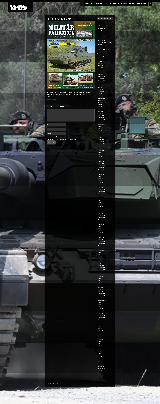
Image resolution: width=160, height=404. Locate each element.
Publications (132, 3)
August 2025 (101, 83)
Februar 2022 (101, 137)
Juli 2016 (100, 278)
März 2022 (100, 135)
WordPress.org (101, 370)
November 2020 (101, 167)
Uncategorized (101, 356)
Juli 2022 (100, 126)
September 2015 (102, 300)
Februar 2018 (101, 237)
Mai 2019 (100, 204)
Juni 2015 (100, 304)
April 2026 (100, 65)
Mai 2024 (100, 93)
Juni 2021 (100, 154)
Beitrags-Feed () (103, 366)
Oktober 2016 (101, 272)
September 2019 (102, 196)
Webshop (87, 3)
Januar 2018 (101, 239)
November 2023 (101, 100)
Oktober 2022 (101, 122)
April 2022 (100, 133)
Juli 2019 (100, 200)
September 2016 (102, 274)
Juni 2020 (100, 178)
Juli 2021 (100, 152)
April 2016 (100, 285)
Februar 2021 (101, 161)
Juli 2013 (100, 341)
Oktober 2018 (101, 219)
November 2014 (101, 317)
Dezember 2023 (101, 98)
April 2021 (100, 159)
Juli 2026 (100, 59)
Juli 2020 (100, 176)
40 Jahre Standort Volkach (104, 38)
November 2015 (101, 295)
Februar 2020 (101, 185)
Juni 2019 (100, 202)
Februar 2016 (101, 289)
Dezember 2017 (101, 241)
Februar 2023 (101, 113)
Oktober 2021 (101, 146)
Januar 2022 (101, 139)
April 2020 (100, 182)
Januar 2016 (101, 291)
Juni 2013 (100, 343)
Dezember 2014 (101, 315)
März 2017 (100, 261)
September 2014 (102, 322)
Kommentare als (103, 368)
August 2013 (101, 339)
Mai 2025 (100, 85)
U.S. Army (106, 3)
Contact (145, 3)
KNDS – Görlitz (101, 40)
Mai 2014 (100, 328)
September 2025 (102, 80)
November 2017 (101, 243)
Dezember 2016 (101, 267)
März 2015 (100, 311)
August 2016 (101, 276)
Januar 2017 (101, 265)
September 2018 (102, 222)
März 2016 (100, 287)
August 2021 (101, 150)
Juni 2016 (100, 280)
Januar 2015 (101, 313)
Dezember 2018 (101, 215)
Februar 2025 (101, 89)
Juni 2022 (100, 128)
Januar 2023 (101, 115)
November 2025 (101, 76)
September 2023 (102, 102)
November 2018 (101, 217)
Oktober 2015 (101, 298)
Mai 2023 (100, 106)
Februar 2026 (101, 70)
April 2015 (100, 308)
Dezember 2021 (101, 141)
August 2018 (101, 224)
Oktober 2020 (101, 169)
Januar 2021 (101, 163)
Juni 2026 (100, 61)
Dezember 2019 (101, 189)
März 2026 (100, 67)
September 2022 (102, 124)
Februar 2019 (101, 211)
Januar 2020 (101, 187)
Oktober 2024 (101, 91)
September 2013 (102, 337)
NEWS (82, 3)
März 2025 (100, 87)
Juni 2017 (100, 254)
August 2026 (101, 56)
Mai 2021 (100, 156)
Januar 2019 (101, 213)
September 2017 (102, 248)
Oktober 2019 (101, 193)
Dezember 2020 (101, 165)
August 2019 (101, 198)
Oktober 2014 (101, 319)
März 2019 (100, 209)
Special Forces (113, 3)
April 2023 (100, 109)
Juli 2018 (100, 226)
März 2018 (100, 235)
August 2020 (101, 174)
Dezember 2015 (101, 293)
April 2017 (100, 259)
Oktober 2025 (101, 78)
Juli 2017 (100, 252)
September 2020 (102, 172)
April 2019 (100, 206)
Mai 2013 (100, 345)
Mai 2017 (100, 256)
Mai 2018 (100, 230)
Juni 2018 (100, 228)
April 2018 (100, 232)
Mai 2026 (100, 63)
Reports (93, 3)
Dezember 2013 (101, 335)
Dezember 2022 (101, 117)
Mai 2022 (100, 130)
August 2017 (101, 250)
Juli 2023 (100, 104)
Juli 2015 (100, 302)
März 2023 (100, 111)
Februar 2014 (101, 332)
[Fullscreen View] (150, 3)
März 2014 (100, 330)
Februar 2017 (101, 263)
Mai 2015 (100, 306)
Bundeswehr (99, 3)
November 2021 (101, 143)
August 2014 (101, 324)
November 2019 (101, 191)
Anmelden (100, 364)
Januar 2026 (101, 72)
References (139, 3)
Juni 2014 (100, 326)
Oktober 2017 (101, 245)
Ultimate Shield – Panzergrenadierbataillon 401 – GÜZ (105, 30)
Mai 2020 (100, 180)
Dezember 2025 (101, 74)
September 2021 (102, 148)
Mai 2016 (100, 282)
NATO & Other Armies (123, 3)
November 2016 (101, 269)
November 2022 (101, 119)
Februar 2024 (101, 96)
